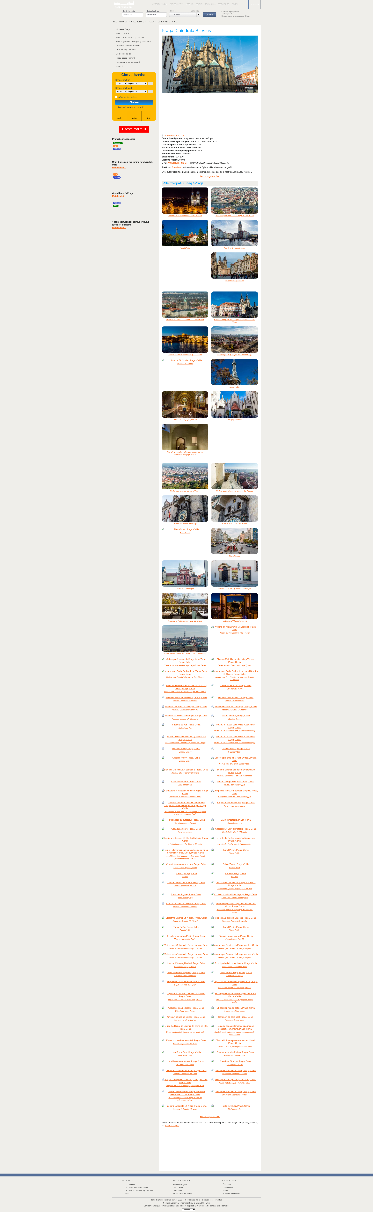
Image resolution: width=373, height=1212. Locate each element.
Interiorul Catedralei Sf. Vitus (185, 1074)
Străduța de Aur (234, 719)
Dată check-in (129, 11)
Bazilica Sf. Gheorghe (185, 588)
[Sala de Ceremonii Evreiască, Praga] (185, 697)
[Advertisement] (210, 113)
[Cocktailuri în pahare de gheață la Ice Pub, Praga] (234, 884)
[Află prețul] (153, 150)
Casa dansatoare (185, 785)
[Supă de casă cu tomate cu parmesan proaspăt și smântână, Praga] (234, 1027)
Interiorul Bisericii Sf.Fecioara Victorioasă (234, 776)
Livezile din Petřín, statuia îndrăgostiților (234, 844)
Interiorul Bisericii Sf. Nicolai (185, 907)
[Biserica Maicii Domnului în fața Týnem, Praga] (185, 200)
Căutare (134, 102)
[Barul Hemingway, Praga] (185, 894)
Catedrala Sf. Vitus (235, 689)
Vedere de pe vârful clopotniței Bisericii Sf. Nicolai (235, 911)
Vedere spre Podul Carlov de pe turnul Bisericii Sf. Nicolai (234, 678)
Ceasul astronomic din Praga (185, 523)
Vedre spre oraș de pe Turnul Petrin (185, 491)
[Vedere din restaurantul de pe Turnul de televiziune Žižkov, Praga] (185, 1093)
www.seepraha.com (174, 135)
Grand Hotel (178, 1188)
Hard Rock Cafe (185, 1055)
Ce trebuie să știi (123, 54)
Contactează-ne (191, 1200)
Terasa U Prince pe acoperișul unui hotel (235, 1046)
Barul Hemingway (185, 898)
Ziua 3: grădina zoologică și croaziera (133, 41)
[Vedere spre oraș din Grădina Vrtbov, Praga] (234, 759)
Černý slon (227, 1185)
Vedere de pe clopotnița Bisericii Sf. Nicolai (234, 491)
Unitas (225, 1190)
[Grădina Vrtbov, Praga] (185, 748)
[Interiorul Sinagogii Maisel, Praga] (185, 963)
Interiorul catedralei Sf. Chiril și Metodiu (185, 844)
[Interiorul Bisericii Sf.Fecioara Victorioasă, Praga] (234, 771)
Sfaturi (199, 4)
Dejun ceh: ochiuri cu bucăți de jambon (234, 987)
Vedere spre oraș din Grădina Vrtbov (234, 764)
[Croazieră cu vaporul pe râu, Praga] (185, 864)
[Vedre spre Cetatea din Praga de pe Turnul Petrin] (185, 661)
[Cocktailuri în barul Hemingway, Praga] (234, 894)
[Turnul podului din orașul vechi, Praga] (234, 963)
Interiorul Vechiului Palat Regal (185, 710)
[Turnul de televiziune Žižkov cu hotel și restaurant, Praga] (185, 638)
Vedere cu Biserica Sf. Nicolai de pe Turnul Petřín (185, 691)
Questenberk (228, 1188)
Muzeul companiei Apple (234, 785)
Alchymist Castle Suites (182, 1193)
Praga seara (210, 4)
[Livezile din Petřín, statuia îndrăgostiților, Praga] (234, 839)
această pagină (172, 1125)
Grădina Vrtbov (185, 752)
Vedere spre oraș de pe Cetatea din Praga (234, 354)
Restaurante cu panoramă (128, 62)
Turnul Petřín (185, 248)
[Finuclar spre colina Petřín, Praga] (185, 936)
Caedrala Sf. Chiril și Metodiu (234, 832)
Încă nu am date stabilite (128, 97)
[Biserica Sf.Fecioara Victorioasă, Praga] (185, 769)
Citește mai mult (134, 129)
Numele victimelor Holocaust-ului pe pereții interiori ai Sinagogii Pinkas (185, 453)
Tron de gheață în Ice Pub (185, 886)
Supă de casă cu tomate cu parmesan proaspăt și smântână (234, 1033)
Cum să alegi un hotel (126, 50)
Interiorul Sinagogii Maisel (185, 967)
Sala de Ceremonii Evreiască (185, 701)
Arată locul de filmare (178, 163)
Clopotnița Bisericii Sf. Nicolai (185, 921)
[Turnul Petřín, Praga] (185, 233)
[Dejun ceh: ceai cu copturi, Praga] (185, 981)
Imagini (235, 4)
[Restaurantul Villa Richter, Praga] (234, 1052)
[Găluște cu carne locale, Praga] (185, 1007)
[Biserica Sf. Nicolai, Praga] (185, 360)
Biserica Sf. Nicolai (185, 363)
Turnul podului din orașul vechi (234, 967)
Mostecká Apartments (231, 1193)
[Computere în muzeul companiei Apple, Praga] (185, 792)
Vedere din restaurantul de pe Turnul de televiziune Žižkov (185, 1098)
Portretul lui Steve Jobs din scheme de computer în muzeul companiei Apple (185, 813)
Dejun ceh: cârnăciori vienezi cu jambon (185, 999)
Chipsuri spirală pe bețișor (235, 1011)
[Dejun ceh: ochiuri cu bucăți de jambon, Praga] (234, 983)
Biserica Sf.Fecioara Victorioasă (185, 773)
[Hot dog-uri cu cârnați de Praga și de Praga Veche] (234, 995)
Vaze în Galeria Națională (185, 976)
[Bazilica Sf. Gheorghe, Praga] (185, 573)
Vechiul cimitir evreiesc (234, 701)
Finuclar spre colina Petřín (185, 939)
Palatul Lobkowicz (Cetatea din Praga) (234, 588)
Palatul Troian (234, 867)
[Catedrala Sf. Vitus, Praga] (210, 64)
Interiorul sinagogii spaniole (185, 419)
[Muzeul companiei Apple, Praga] (234, 781)
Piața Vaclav (185, 532)
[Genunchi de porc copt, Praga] (234, 1016)
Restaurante (223, 4)
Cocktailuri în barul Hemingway (234, 898)
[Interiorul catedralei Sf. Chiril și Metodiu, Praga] (185, 839)
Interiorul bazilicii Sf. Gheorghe (235, 710)
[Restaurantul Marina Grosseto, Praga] (234, 606)
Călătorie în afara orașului (128, 45)
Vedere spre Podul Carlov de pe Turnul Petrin (234, 215)
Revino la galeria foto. (210, 176)
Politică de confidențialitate (211, 1200)
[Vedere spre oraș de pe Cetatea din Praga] (234, 339)
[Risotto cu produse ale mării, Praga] (185, 1040)
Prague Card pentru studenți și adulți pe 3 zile (185, 1086)
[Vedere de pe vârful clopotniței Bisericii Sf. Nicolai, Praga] (234, 905)
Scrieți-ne (176, 167)
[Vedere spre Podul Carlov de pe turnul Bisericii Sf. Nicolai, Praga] (234, 672)
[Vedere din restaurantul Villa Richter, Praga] (234, 628)
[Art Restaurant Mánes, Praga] (185, 1061)
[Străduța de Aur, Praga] (234, 715)
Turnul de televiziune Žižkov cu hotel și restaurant (185, 653)
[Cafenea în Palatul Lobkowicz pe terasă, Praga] (185, 606)
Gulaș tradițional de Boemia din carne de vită (185, 1032)
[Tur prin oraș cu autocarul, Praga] (234, 802)
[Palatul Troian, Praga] (234, 864)
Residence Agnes (180, 1185)
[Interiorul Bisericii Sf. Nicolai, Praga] (185, 903)
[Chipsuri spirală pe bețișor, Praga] (234, 1007)
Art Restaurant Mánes (185, 1065)
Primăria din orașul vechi (234, 248)
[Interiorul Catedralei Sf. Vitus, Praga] (185, 1070)
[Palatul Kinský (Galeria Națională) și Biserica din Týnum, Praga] (234, 304)
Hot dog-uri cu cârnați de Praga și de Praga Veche (234, 1000)
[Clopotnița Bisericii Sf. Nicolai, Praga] (185, 917)
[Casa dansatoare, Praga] (185, 781)
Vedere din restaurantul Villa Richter (234, 633)
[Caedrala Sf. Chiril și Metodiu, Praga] (234, 828)
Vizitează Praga (159, 4)
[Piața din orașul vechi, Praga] (234, 265)
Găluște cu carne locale (185, 1011)
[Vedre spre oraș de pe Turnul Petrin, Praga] (185, 476)
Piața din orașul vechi (234, 280)
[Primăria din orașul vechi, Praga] (234, 233)
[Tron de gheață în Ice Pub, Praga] (185, 882)
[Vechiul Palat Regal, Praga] (234, 972)
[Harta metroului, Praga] (234, 1105)
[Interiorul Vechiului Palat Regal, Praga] (185, 706)
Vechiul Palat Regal (234, 976)
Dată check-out (153, 11)
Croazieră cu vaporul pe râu (185, 867)
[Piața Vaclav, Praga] (185, 529)
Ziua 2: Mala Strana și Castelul (130, 37)
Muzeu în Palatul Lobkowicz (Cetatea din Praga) (234, 731)
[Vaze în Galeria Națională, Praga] (185, 972)
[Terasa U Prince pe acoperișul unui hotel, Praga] (234, 1042)
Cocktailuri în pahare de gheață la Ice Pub (234, 888)
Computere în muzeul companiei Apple (185, 797)
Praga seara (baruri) (125, 58)
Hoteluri (189, 4)
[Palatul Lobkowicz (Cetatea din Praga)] (234, 573)
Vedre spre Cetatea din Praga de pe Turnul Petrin (185, 665)
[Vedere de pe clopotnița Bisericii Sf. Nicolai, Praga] (234, 476)
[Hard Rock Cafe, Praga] (185, 1052)
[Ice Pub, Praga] (185, 873)
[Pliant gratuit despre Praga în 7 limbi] (234, 1079)
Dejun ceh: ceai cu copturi (185, 985)
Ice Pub (185, 876)
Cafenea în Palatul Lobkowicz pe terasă (185, 621)
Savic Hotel (177, 1190)
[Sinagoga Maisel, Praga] (234, 404)
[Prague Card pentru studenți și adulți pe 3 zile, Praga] (185, 1081)
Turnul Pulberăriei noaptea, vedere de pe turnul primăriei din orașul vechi (185, 857)
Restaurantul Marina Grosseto (234, 621)
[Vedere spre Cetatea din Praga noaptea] (185, 339)
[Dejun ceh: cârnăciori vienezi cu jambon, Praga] (185, 995)
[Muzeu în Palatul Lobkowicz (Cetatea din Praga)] (234, 726)
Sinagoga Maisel (235, 419)
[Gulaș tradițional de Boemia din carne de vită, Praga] (185, 1027)
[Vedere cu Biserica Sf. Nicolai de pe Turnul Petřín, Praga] (185, 687)
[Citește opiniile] (149, 150)
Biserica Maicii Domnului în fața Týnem (185, 215)
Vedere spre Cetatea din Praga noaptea (185, 354)
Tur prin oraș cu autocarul (234, 806)
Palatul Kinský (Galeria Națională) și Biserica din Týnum (234, 320)
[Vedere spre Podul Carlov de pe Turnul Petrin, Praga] (234, 200)
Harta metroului (234, 1109)
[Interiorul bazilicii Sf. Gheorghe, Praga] (234, 706)
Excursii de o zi (176, 4)
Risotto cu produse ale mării (185, 1043)
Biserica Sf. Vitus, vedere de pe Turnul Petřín (185, 319)
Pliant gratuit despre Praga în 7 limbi (234, 1083)
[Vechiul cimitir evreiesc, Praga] (234, 697)
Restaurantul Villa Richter (234, 1055)
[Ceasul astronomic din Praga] (185, 508)
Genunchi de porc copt (234, 1020)
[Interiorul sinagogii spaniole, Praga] (185, 404)
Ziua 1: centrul (122, 33)
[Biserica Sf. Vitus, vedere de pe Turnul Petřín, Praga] (185, 304)
